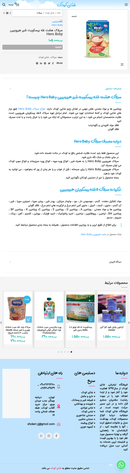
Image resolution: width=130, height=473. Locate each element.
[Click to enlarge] (122, 64)
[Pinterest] (45, 63)
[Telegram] (37, 63)
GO (110, 465)
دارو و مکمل (87, 396)
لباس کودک (87, 412)
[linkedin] (41, 63)
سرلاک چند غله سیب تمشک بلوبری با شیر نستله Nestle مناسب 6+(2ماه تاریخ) (17, 330)
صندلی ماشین (85, 419)
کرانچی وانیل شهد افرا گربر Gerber (112, 329)
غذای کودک (49, 13)
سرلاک (39, 13)
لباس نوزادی (87, 408)
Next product (4, 13)
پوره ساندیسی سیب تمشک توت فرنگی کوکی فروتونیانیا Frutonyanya (49, 330)
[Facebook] (53, 63)
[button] (122, 319)
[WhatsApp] (41, 436)
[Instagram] (49, 436)
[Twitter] (49, 63)
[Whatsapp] (121, 464)
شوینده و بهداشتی (83, 404)
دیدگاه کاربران (115, 262)
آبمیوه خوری (87, 427)
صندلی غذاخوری (84, 415)
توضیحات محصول (113, 89)
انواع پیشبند (87, 423)
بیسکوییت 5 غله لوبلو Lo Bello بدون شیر (80, 329)
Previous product (10, 13)
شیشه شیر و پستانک (82, 400)
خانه (59, 13)
